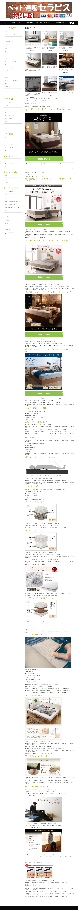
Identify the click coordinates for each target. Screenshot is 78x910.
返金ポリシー (31, 908)
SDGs (6, 233)
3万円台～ (7, 182)
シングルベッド (8, 105)
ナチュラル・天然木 (9, 144)
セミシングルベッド (9, 102)
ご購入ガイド (39, 22)
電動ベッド (7, 77)
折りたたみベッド (8, 67)
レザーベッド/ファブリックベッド (12, 80)
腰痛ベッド (7, 210)
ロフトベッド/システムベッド (11, 61)
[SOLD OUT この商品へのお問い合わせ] (33, 91)
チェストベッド (9, 38)
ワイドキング (7, 121)
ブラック (6, 150)
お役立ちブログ (29, 22)
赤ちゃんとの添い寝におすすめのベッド (13, 201)
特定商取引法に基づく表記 (10, 908)
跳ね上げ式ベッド (9, 41)
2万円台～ (7, 179)
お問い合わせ (38, 908)
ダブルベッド (7, 112)
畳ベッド (6, 64)
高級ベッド (7, 83)
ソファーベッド (8, 74)
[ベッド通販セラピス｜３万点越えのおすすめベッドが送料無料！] (39, 17)
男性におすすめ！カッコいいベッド (12, 207)
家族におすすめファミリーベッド (11, 198)
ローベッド (7, 51)
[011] (49, 45)
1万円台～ (7, 175)
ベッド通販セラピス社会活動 (10, 232)
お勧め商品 (21, 22)
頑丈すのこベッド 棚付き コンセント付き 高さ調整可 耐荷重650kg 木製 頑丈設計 (32, 71)
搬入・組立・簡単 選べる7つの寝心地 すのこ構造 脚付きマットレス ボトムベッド (49, 68)
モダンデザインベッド (9, 163)
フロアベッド (7, 48)
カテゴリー (13, 22)
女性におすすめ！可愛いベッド (11, 204)
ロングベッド (7, 128)
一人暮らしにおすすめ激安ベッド (11, 191)
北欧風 (6, 166)
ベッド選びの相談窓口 (59, 22)
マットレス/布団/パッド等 (10, 93)
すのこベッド (7, 45)
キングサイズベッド (9, 118)
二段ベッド (7, 58)
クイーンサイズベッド (9, 115)
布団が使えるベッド (45, 741)
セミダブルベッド (8, 109)
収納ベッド (7, 31)
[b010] (49, 64)
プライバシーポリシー (22, 908)
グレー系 (6, 137)
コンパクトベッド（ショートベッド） (12, 125)
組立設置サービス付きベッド (10, 90)
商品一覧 (6, 223)
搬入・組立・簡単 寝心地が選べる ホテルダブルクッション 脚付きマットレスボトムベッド (32, 94)
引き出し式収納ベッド (10, 34)
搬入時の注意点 (48, 22)
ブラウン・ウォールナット (10, 147)
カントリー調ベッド (9, 160)
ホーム (6, 22)
